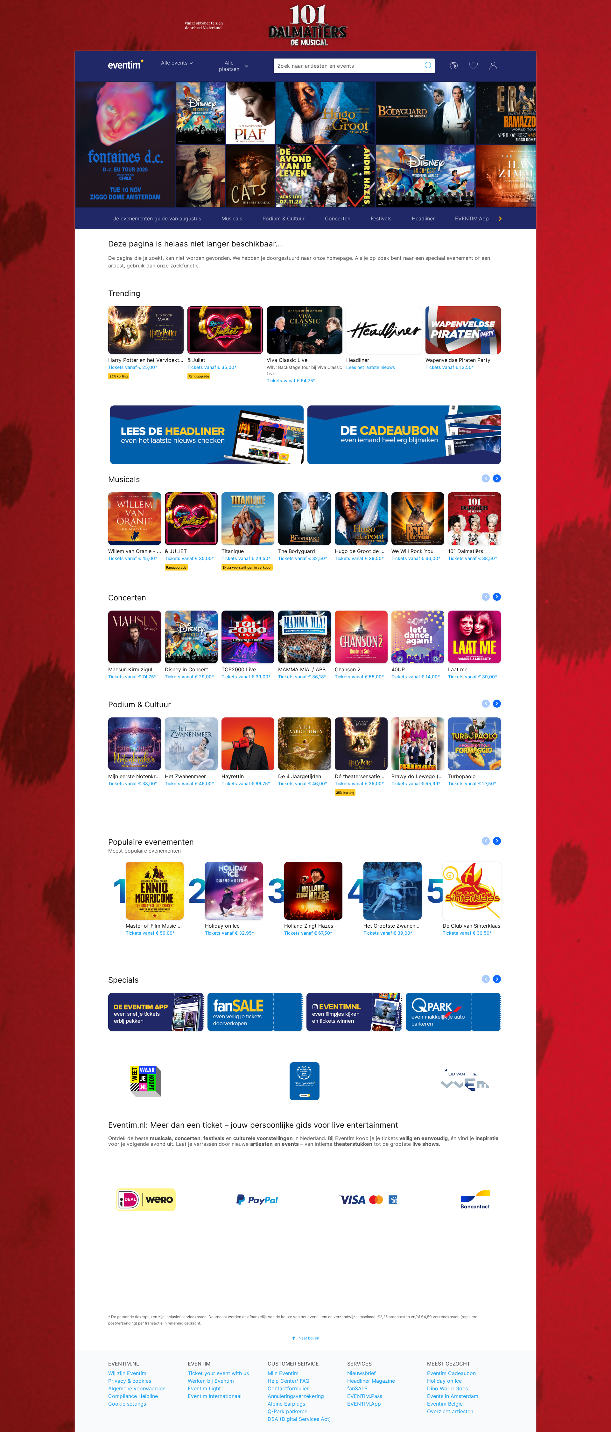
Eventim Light (204, 1388)
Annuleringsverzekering (296, 1396)
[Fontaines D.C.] (125, 144)
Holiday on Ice (444, 1381)
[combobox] (348, 66)
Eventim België (445, 1404)
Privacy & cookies (129, 1381)
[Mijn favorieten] (473, 64)
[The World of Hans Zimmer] (475, 176)
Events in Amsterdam (452, 1396)
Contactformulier (288, 1388)
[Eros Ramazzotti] (475, 113)
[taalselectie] (453, 65)
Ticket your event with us (218, 1373)
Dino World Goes (447, 1388)
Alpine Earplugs (286, 1404)
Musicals (231, 218)
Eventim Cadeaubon (451, 1373)
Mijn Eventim (283, 1373)
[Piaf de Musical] (200, 112)
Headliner (423, 218)
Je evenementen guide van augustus (157, 218)
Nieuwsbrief (361, 1373)
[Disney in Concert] (375, 176)
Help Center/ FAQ (288, 1381)
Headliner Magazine (371, 1381)
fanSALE (357, 1388)
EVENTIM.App (472, 218)
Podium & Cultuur (284, 218)
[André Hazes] (275, 176)
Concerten (337, 218)
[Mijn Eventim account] (493, 65)
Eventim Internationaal (215, 1396)
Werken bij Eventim (211, 1381)
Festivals (381, 218)
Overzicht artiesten (450, 1411)
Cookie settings (127, 1404)
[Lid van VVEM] (463, 1081)
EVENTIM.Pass (364, 1396)
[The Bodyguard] (375, 113)
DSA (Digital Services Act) (299, 1419)
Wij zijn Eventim (127, 1373)
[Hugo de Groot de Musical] (275, 113)
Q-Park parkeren (287, 1411)
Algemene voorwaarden (136, 1388)
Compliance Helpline (133, 1396)
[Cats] (200, 175)
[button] (183, 144)
